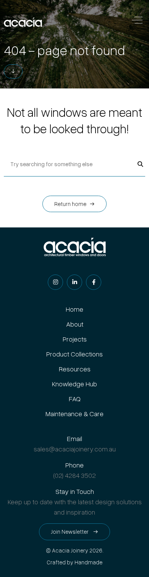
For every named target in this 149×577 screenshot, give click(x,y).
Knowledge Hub (74, 383)
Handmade (88, 562)
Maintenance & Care (74, 413)
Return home (70, 204)
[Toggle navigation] (137, 21)
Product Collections (74, 354)
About (74, 324)
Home (74, 309)
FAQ (75, 398)
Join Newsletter (70, 531)
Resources (75, 369)
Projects (75, 339)
